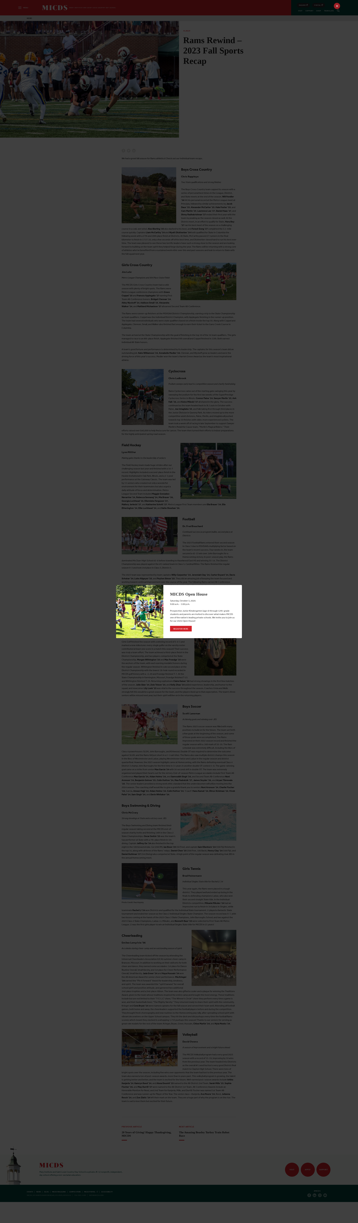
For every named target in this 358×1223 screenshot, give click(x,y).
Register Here (180, 629)
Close (337, 6)
